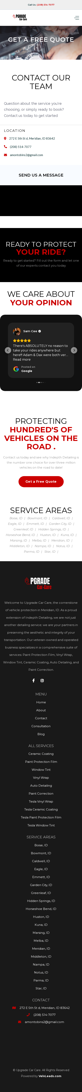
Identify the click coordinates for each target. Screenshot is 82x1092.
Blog (41, 734)
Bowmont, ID (41, 853)
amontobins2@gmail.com (26, 155)
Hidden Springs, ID (41, 901)
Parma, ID (41, 980)
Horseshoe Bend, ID (41, 909)
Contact (41, 718)
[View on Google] (17, 332)
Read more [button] (22, 359)
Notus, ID (41, 972)
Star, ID (41, 988)
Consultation (41, 726)
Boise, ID (41, 845)
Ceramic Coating (41, 754)
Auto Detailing (41, 785)
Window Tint (41, 770)
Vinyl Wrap (41, 777)
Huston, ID (41, 917)
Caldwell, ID (41, 861)
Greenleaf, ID (41, 893)
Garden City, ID (41, 885)
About (41, 710)
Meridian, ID (41, 948)
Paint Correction (41, 793)
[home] (21, 17)
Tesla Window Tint (41, 825)
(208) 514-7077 (20, 147)
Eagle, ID (41, 869)
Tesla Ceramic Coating (41, 809)
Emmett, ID (41, 877)
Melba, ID (41, 941)
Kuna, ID (41, 925)
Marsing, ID (41, 933)
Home (41, 702)
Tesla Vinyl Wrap (41, 801)
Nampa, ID (41, 964)
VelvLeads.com (50, 1076)
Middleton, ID (41, 956)
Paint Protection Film (41, 762)
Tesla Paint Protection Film (41, 817)
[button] (69, 18)
